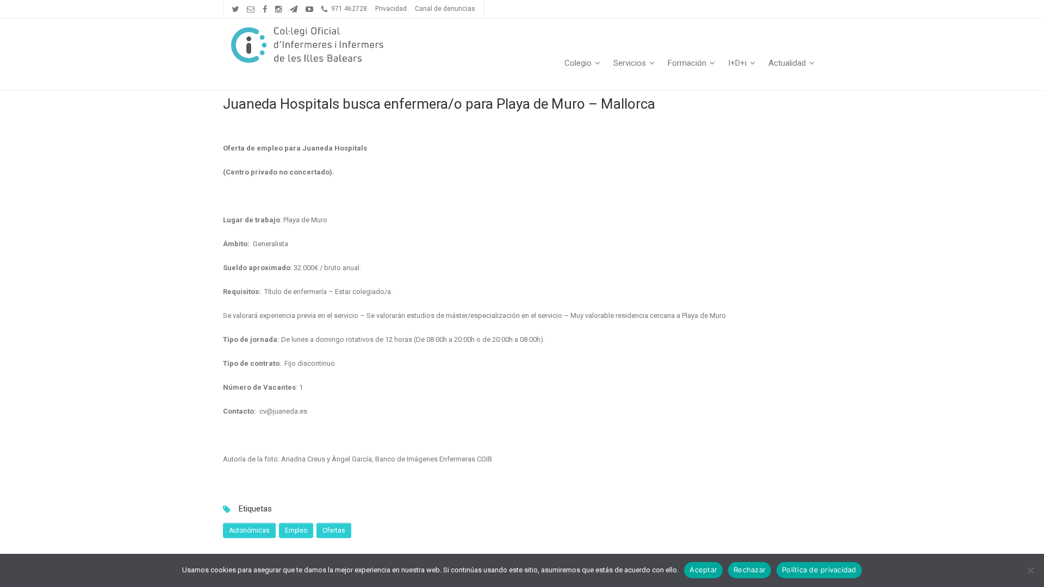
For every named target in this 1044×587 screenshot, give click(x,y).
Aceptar (703, 569)
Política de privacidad (819, 569)
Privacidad (391, 9)
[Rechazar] (1030, 570)
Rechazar (750, 569)
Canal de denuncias (445, 9)
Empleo (296, 530)
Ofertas (333, 530)
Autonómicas (249, 530)
